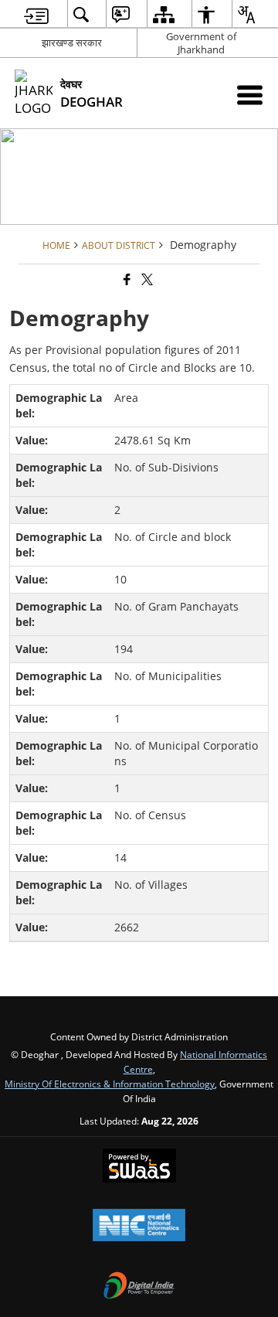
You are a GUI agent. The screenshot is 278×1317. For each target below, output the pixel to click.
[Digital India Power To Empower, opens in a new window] (139, 1287)
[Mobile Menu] (249, 94)
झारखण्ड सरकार (72, 42)
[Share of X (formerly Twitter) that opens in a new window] (145, 279)
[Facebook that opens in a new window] (125, 279)
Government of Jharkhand (201, 42)
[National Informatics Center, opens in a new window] (139, 1226)
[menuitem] (36, 14)
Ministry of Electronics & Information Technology (110, 1083)
